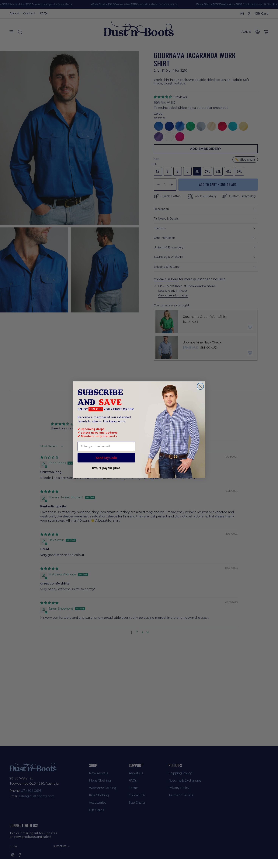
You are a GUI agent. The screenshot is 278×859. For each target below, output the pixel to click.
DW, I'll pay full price (106, 468)
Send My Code (106, 458)
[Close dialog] (200, 386)
